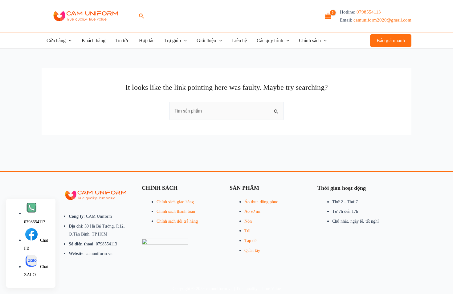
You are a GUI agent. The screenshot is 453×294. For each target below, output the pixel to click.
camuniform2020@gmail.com (382, 20)
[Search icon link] (142, 16)
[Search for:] (226, 110)
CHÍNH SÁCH (160, 188)
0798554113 (369, 12)
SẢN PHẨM (244, 188)
